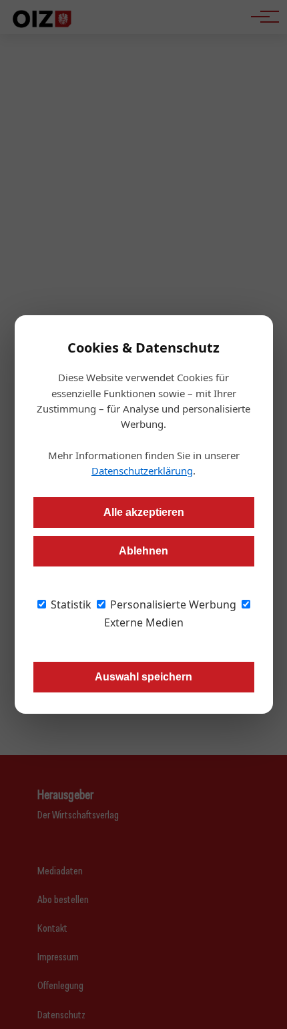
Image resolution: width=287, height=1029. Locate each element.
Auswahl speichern (143, 676)
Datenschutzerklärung (142, 470)
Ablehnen (143, 550)
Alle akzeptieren (143, 512)
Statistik (69, 604)
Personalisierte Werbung (171, 604)
